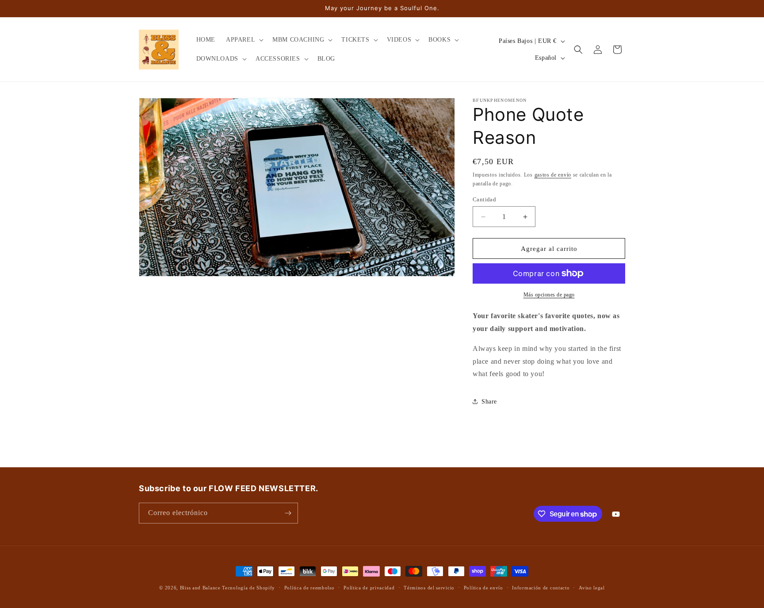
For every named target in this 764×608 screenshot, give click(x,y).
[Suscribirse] (288, 513)
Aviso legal (592, 587)
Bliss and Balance (200, 587)
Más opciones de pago (549, 295)
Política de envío (483, 587)
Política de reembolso (309, 587)
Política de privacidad (369, 587)
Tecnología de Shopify (248, 587)
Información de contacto (540, 587)
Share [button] (489, 401)
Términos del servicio (429, 587)
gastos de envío (553, 175)
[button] (244, 40)
